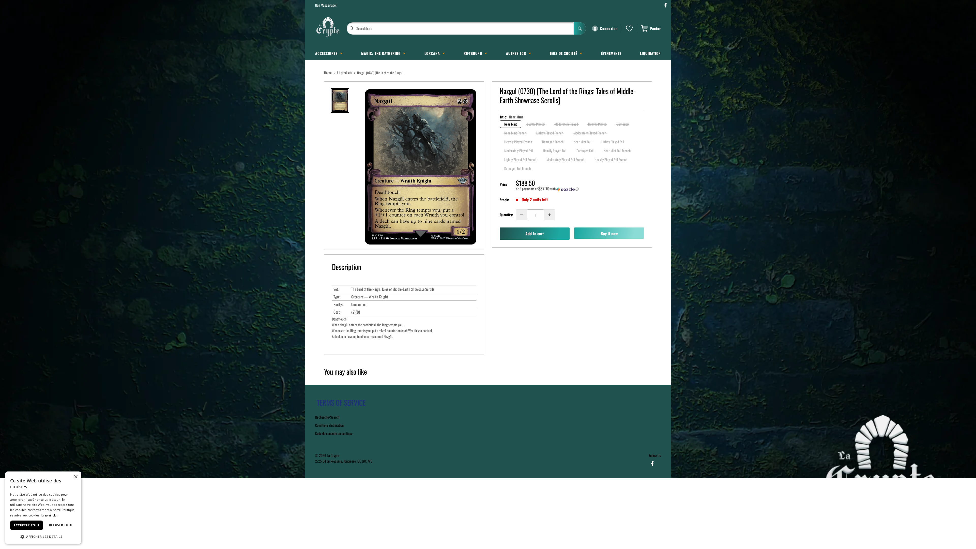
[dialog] (43, 507)
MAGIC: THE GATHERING (382, 53)
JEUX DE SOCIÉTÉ (565, 53)
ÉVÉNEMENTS (611, 53)
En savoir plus (49, 515)
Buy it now (609, 234)
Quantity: (506, 214)
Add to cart (534, 234)
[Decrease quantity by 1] (521, 214)
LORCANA (433, 53)
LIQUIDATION (650, 53)
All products (344, 72)
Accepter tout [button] (26, 525)
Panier (655, 28)
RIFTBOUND (474, 53)
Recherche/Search (327, 417)
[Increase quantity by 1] (549, 214)
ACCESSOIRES (327, 53)
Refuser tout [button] (61, 525)
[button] (580, 189)
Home (328, 72)
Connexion (609, 28)
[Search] (580, 28)
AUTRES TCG (517, 53)
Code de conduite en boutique (334, 433)
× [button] (76, 477)
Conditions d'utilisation (329, 425)
